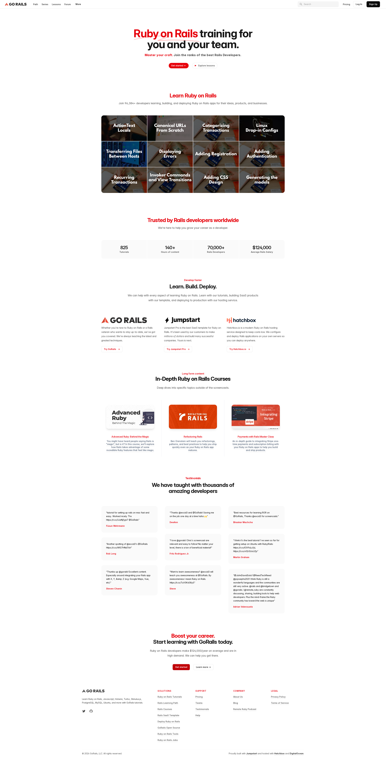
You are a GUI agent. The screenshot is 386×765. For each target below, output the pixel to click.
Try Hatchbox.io (239, 349)
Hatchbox (279, 753)
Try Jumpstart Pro (178, 349)
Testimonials (202, 709)
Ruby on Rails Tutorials (170, 696)
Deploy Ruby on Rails (169, 721)
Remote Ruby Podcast (244, 709)
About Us (238, 696)
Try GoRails (112, 349)
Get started (177, 65)
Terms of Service (280, 703)
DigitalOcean (297, 753)
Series (45, 4)
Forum (67, 4)
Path (35, 4)
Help (197, 715)
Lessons (56, 4)
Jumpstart (251, 753)
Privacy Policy (278, 696)
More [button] (78, 4)
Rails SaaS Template (168, 715)
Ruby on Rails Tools (168, 734)
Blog (235, 703)
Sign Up (373, 4)
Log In (359, 4)
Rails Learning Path (168, 703)
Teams (198, 703)
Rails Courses (165, 709)
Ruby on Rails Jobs (168, 740)
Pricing (346, 4)
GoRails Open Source (169, 727)
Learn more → (203, 667)
